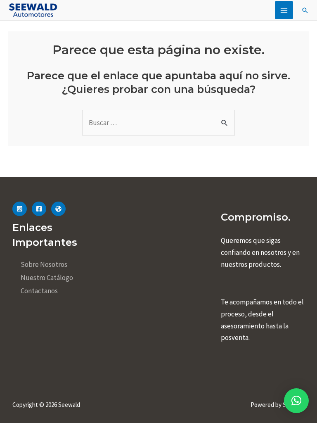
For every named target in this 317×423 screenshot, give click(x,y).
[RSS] (58, 209)
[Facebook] (39, 209)
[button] (296, 400)
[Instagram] (19, 209)
